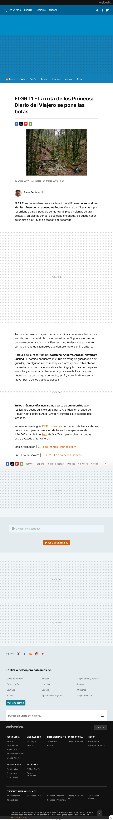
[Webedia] (106, 2)
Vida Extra (31, 745)
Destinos (11, 690)
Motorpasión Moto (96, 745)
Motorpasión (93, 741)
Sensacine (52, 741)
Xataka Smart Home (16, 754)
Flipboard (107, 10)
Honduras (55, 79)
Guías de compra (15, 678)
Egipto (22, 79)
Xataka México (13, 796)
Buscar (102, 715)
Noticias (41, 10)
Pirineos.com (68, 446)
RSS (30, 653)
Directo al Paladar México (75, 797)
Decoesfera (12, 773)
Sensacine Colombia (56, 800)
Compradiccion (13, 777)
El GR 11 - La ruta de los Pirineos (62, 455)
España (28, 10)
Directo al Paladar (75, 741)
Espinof (50, 745)
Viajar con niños (84, 695)
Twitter (97, 10)
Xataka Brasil (12, 800)
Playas (10, 695)
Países (12, 79)
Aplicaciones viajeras (52, 695)
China (79, 79)
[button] (33, 192)
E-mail (30, 124)
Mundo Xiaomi (13, 758)
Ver (58, 543)
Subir (98, 727)
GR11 (95, 463)
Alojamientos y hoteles (88, 678)
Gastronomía (13, 684)
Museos (45, 678)
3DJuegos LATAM (35, 796)
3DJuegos (31, 741)
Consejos (15, 10)
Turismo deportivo (55, 463)
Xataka (10, 741)
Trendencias (12, 769)
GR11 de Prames (52, 426)
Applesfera (12, 749)
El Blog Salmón (33, 769)
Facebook (102, 10)
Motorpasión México (93, 797)
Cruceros (81, 690)
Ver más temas (15, 703)
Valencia (68, 79)
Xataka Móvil (12, 745)
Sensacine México (55, 796)
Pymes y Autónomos (32, 774)
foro (44, 434)
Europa (53, 10)
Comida (43, 79)
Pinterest (36, 653)
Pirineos (71, 463)
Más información (18, 817)
